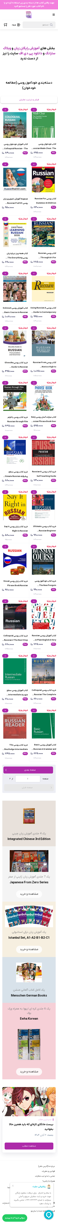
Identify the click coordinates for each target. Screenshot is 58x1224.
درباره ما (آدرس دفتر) (46, 1166)
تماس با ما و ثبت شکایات (45, 1176)
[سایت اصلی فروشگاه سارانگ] (29, 14)
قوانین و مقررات (48, 1171)
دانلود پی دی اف (30, 53)
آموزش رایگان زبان (27, 48)
